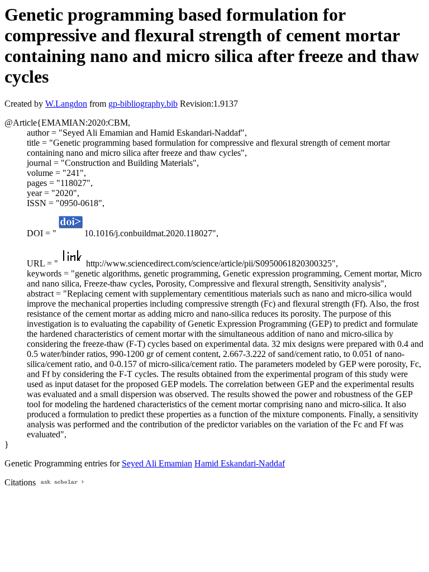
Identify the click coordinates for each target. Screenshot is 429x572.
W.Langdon (66, 103)
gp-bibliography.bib (143, 103)
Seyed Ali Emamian (157, 463)
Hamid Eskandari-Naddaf (239, 463)
